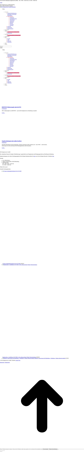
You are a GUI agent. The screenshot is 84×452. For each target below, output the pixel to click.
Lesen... (3, 112)
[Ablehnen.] (58, 449)
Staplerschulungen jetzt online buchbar (12, 141)
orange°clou (18, 360)
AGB (1, 2)
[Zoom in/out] (4, 450)
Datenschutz (7, 362)
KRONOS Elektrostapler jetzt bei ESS (11, 107)
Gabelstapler (4, 108)
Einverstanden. (45, 449)
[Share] (1, 450)
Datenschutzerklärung (53, 449)
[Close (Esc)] (0, 450)
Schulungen (4, 142)
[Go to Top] (42, 447)
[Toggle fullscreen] (2, 450)
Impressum (2, 362)
